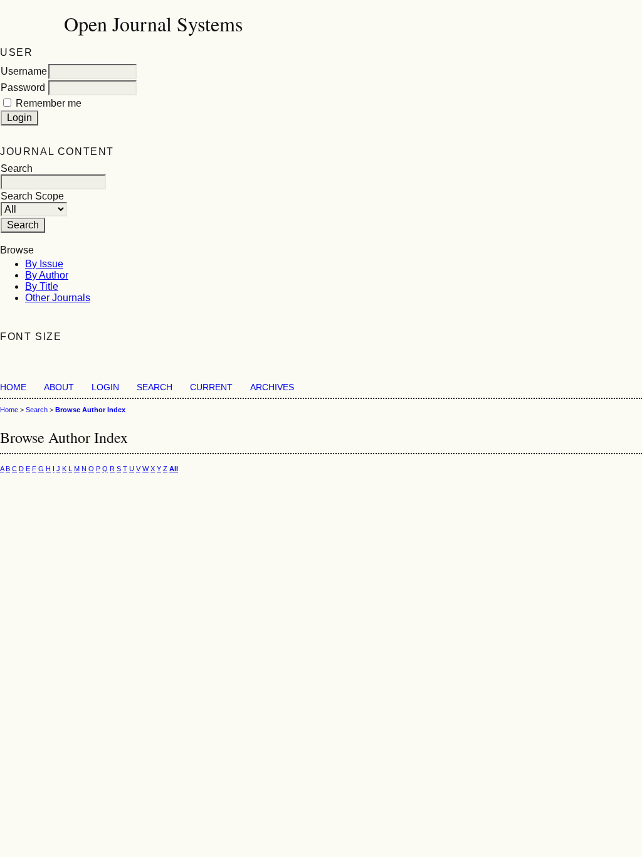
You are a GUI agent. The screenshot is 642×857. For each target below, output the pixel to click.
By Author (46, 275)
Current (211, 387)
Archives (272, 387)
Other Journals (57, 297)
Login (105, 387)
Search (154, 387)
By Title (41, 286)
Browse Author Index (90, 409)
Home (13, 387)
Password (23, 87)
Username (24, 71)
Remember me (49, 103)
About (59, 387)
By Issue (44, 263)
